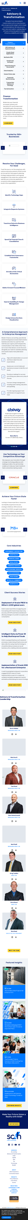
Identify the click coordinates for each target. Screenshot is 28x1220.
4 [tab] (16, 446)
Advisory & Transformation (14, 1153)
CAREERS (14, 1189)
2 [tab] (13, 446)
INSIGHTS (14, 1177)
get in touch (14, 1124)
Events (14, 1182)
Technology (14, 1163)
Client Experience (14, 1171)
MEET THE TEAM (14, 950)
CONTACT (14, 1192)
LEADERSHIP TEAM (14, 1187)
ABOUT (14, 1170)
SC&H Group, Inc (11, 1207)
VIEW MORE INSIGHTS (14, 1105)
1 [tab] (11, 446)
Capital (14, 1157)
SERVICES (14, 1150)
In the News (14, 1180)
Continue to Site (6, 1217)
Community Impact (14, 1173)
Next (25, 148)
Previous (3, 148)
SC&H (3, 8)
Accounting (14, 1152)
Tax (14, 1161)
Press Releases (14, 1178)
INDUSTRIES (14, 1186)
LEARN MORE (8, 123)
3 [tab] (14, 446)
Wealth (14, 1165)
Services (8, 8)
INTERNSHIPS (14, 1191)
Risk (14, 1159)
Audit (14, 1155)
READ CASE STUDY (15, 622)
